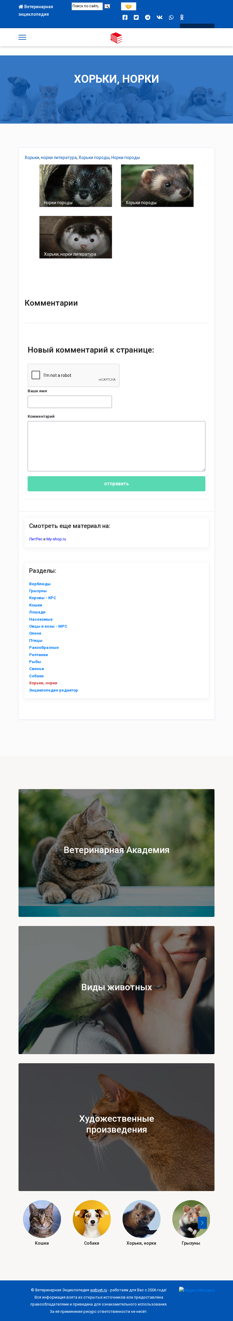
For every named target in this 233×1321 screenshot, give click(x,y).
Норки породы (125, 157)
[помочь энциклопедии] (128, 5)
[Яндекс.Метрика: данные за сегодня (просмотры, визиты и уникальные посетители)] (196, 1290)
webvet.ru (98, 1290)
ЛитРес (35, 539)
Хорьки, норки (116, 79)
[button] (202, 1223)
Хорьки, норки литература (51, 157)
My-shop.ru (56, 539)
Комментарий (41, 416)
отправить (116, 483)
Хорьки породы (94, 157)
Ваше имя (37, 391)
